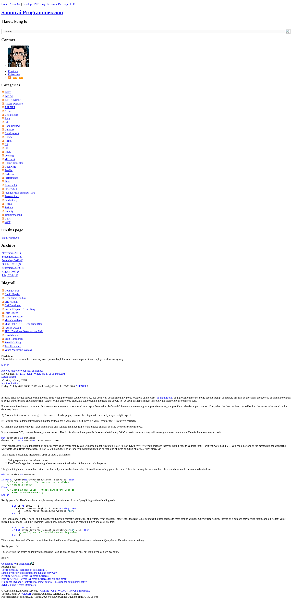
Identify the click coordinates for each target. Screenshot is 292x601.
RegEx (8, 203)
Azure (8, 111)
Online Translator (14, 163)
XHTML (44, 590)
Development (12, 133)
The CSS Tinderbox (79, 590)
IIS (6, 144)
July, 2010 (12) (10, 275)
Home (4, 4)
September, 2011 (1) (12, 256)
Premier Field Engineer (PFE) (20, 192)
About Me (15, 4)
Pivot (7, 181)
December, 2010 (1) (12, 260)
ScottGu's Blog (13, 342)
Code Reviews (12, 125)
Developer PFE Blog (33, 4)
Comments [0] (9, 563)
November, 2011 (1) (12, 253)
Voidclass (26, 593)
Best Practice (11, 114)
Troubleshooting (13, 214)
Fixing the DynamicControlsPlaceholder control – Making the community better (44, 581)
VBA (7, 218)
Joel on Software (13, 316)
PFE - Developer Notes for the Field (24, 331)
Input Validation (10, 237)
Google (9, 137)
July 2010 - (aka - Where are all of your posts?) (40, 373)
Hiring (8, 140)
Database (9, 129)
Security (9, 211)
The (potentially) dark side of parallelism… (24, 569)
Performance (11, 177)
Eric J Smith (11, 301)
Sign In (5, 364)
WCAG (62, 590)
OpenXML (11, 166)
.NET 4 (9, 96)
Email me (13, 71)
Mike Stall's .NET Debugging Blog (23, 324)
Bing (7, 118)
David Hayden (12, 294)
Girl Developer (13, 305)
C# (6, 122)
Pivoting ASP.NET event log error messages (24, 575)
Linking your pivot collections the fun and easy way (29, 572)
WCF (7, 222)
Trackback (24, 563)
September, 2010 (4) (12, 267)
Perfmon (9, 174)
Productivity (11, 200)
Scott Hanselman (14, 338)
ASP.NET (10, 107)
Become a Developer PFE (61, 4)
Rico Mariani (12, 335)
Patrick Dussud (13, 327)
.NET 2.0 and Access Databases (18, 584)
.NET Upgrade (13, 99)
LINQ (8, 151)
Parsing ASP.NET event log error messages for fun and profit (33, 578)
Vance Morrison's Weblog (18, 349)
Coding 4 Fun (12, 290)
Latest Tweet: (8, 376)
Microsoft (10, 159)
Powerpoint (11, 185)
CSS (53, 590)
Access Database (14, 103)
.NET (8, 92)
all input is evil (164, 397)
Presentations (12, 196)
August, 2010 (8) (11, 271)
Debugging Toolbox (15, 298)
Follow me (14, 74)
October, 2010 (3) (11, 264)
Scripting (9, 207)
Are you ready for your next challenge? (22, 370)
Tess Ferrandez (13, 346)
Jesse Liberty (11, 312)
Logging (9, 155)
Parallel (9, 170)
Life (7, 148)
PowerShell (11, 188)
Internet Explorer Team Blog (20, 309)
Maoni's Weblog (13, 320)
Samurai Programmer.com (32, 12)
